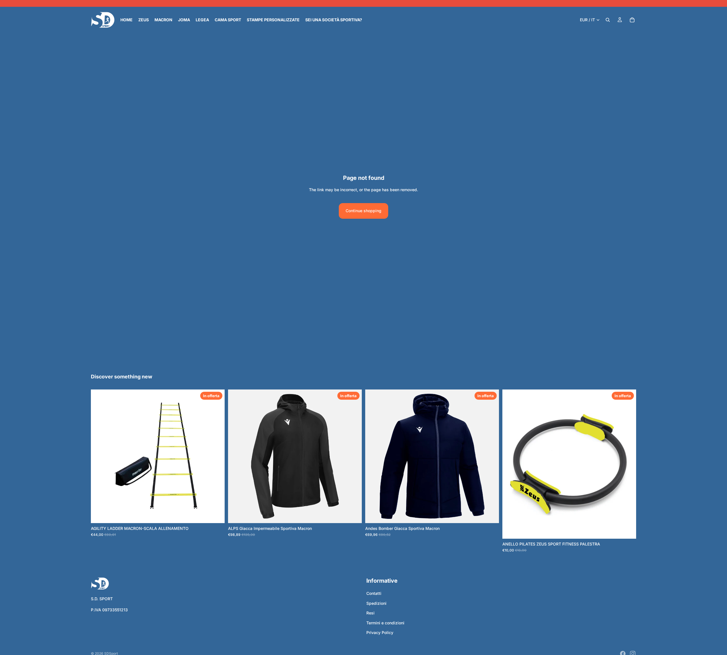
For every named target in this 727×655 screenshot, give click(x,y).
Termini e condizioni (385, 622)
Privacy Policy (379, 632)
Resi (370, 613)
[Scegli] (216, 514)
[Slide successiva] (353, 456)
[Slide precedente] (236, 456)
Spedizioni (376, 603)
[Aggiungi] (627, 530)
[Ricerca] (607, 20)
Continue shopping (363, 210)
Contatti (373, 593)
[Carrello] (632, 20)
